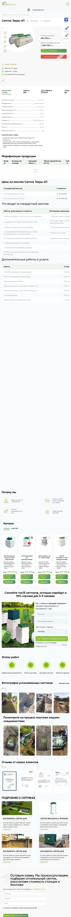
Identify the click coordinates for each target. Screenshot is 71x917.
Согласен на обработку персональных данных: (19, 908)
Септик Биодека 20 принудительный (27, 557)
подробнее (7, 829)
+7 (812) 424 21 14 (38, 889)
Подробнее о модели (9, 582)
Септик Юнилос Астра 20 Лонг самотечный (9, 557)
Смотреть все (64, 683)
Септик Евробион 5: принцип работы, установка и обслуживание (54, 818)
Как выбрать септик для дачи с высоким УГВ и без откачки (15, 851)
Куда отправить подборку (44, 627)
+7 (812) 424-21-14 (38, 10)
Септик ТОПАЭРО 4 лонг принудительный (62, 557)
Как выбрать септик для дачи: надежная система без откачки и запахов (15, 818)
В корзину (53, 51)
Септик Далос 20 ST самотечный (44, 557)
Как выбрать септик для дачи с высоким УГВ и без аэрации (52, 851)
